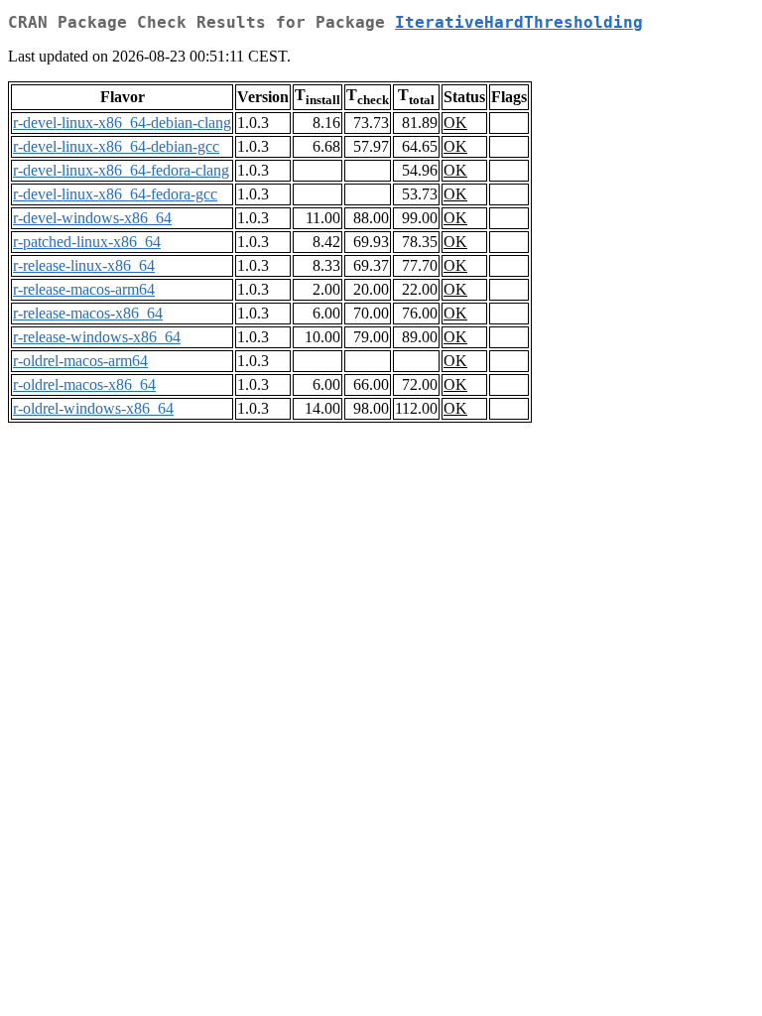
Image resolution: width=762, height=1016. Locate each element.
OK (455, 122)
